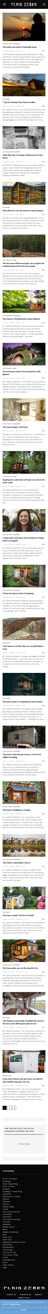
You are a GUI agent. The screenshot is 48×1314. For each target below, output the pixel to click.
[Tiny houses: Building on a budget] (24, 792)
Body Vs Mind (8, 1186)
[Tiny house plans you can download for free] (24, 950)
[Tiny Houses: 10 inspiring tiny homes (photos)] (24, 301)
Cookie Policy (25, 1294)
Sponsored (7, 1245)
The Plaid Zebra (8, 51)
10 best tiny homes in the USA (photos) (18, 593)
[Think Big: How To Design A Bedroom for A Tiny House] (24, 137)
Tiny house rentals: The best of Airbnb (18, 915)
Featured (6, 99)
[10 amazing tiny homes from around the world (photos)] (24, 354)
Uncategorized (9, 1260)
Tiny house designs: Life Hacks (15, 427)
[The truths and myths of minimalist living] (24, 27)
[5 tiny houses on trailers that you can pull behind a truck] (24, 628)
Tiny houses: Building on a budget (16, 810)
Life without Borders (11, 44)
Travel (5, 1257)
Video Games (8, 1265)
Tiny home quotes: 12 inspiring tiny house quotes (22, 702)
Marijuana (7, 1224)
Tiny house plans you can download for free (20, 968)
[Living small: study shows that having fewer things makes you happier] (24, 520)
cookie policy (14, 1304)
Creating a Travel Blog (12, 1191)
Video (5, 1262)
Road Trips (7, 1237)
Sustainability (8, 1247)
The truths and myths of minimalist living (19, 47)
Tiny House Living (10, 260)
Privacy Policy (24, 1298)
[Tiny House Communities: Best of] (24, 845)
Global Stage (8, 1206)
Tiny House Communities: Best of (16, 863)
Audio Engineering (10, 1184)
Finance (6, 1204)
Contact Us (11, 1294)
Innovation (7, 1075)
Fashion (6, 1199)
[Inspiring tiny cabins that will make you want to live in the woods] (24, 462)
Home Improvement (11, 1212)
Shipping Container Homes (14, 1242)
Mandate (38, 1294)
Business (6, 1189)
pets (4, 1234)
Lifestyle (6, 1222)
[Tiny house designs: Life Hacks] (24, 409)
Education (7, 1194)
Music (5, 1229)
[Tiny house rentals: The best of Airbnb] (24, 898)
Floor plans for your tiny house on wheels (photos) (23, 211)
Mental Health (9, 1227)
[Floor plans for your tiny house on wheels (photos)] (24, 193)
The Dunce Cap (9, 1252)
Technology (7, 1250)
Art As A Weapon (10, 1179)
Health (5, 1209)
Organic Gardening (10, 1232)
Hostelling (7, 1214)
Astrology (7, 1181)
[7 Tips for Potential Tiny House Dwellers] (24, 85)
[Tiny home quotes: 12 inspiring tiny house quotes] (24, 684)
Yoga (5, 1267)
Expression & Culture (11, 1196)
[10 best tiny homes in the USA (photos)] (24, 576)
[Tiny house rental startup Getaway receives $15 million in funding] (24, 737)
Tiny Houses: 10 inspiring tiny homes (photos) (21, 319)
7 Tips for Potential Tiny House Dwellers (19, 102)
